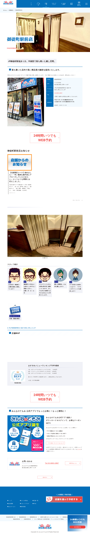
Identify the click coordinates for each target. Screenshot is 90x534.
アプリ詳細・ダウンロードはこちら (55, 443)
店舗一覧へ (45, 477)
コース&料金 (24, 500)
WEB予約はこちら (73, 463)
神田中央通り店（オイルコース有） (49, 517)
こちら (79, 449)
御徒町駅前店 (16, 519)
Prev (9, 236)
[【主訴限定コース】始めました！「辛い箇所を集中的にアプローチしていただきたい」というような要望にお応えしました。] (19, 162)
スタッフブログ (25, 503)
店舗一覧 (36, 500)
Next (81, 236)
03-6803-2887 (58, 93)
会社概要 (10, 503)
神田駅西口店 (33, 517)
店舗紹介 (11, 10)
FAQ (35, 503)
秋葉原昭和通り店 (11, 517)
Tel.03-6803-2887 (52, 463)
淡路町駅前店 (27, 519)
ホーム (5, 10)
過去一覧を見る (76, 200)
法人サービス (11, 506)
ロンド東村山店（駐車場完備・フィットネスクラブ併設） (49, 519)
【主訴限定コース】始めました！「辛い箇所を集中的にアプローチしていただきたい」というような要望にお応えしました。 (20, 176)
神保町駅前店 (22, 517)
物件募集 (23, 506)
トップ (10, 500)
